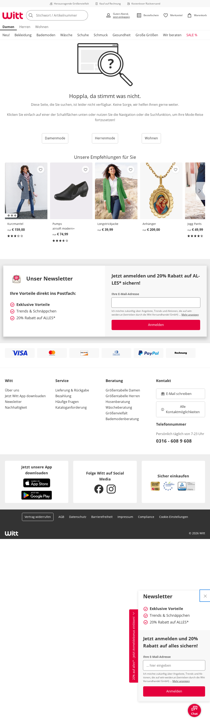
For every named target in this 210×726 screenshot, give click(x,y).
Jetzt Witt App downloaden (25, 396)
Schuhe (83, 35)
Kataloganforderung (71, 407)
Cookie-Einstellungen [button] (173, 517)
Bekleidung (23, 35)
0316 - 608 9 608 (174, 441)
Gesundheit (122, 35)
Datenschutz (77, 517)
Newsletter (13, 401)
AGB (61, 517)
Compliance (146, 517)
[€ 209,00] (161, 190)
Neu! (6, 35)
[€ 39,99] (116, 190)
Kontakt (163, 380)
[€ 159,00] (26, 190)
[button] (200, 191)
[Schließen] (205, 596)
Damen (8, 27)
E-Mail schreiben (176, 394)
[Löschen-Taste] (83, 15)
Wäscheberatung (119, 407)
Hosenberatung (118, 401)
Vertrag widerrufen (38, 517)
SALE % (191, 35)
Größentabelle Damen (123, 390)
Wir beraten (172, 35)
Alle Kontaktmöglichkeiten (183, 409)
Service (62, 380)
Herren (24, 27)
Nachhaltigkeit (16, 407)
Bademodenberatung (122, 419)
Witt (9, 380)
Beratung (114, 380)
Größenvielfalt (117, 413)
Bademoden (46, 35)
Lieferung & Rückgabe (72, 390)
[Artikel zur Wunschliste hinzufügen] (40, 169)
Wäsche (66, 35)
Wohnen (41, 27)
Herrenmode (105, 138)
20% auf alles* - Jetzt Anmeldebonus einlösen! (134, 648)
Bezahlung (63, 396)
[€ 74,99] (71, 190)
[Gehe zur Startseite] (12, 15)
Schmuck (101, 35)
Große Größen (147, 35)
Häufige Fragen (67, 401)
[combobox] (64, 15)
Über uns (12, 390)
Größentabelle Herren (123, 396)
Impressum (125, 517)
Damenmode (55, 138)
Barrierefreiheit (102, 517)
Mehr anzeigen (181, 681)
